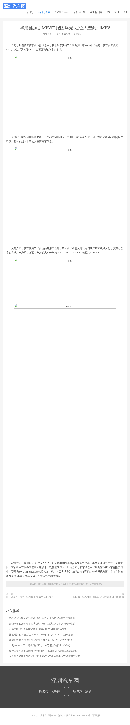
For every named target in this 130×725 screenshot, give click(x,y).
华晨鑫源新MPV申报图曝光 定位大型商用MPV (65, 27)
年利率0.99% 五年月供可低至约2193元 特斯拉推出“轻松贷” (40, 645)
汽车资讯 (113, 12)
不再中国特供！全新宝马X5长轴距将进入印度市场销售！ (39, 629)
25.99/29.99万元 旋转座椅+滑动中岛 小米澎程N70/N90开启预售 (42, 618)
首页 (30, 12)
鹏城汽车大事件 (49, 691)
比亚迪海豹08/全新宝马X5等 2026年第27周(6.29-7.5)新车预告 (41, 634)
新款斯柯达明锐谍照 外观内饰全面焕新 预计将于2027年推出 (40, 640)
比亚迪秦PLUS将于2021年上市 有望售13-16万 (30, 597)
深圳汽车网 (14, 6)
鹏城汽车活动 (82, 691)
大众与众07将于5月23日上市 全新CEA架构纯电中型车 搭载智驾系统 (44, 656)
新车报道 (44, 12)
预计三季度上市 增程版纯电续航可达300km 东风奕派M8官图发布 (43, 651)
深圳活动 (79, 12)
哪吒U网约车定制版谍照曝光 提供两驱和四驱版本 (98, 597)
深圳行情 (96, 12)
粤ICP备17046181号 (81, 715)
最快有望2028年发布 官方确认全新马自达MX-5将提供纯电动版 (42, 623)
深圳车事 (61, 12)
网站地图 (96, 715)
